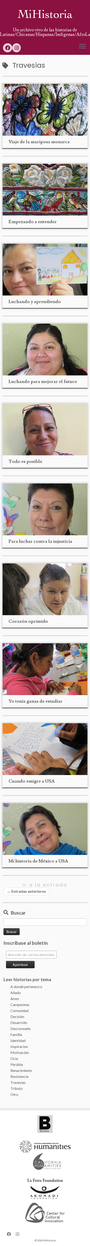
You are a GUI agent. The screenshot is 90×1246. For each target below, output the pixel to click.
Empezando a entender (33, 222)
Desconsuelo (20, 1028)
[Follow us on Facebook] (7, 47)
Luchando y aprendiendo (35, 302)
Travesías (18, 1082)
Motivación (19, 1052)
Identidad (18, 1040)
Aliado (15, 992)
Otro (14, 1094)
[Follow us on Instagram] (16, 47)
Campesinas (20, 1004)
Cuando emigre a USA (32, 781)
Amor (14, 998)
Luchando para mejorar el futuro (43, 382)
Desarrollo (18, 1022)
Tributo (16, 1088)
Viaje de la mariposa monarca (39, 142)
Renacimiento (21, 1070)
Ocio (14, 1058)
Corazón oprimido (28, 621)
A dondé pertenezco (26, 986)
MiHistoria (49, 1240)
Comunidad (19, 1010)
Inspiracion (19, 1046)
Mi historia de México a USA (38, 861)
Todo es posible (25, 462)
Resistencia (19, 1076)
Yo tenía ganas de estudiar (36, 701)
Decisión (17, 1016)
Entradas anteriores (26, 891)
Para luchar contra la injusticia (40, 541)
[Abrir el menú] (82, 46)
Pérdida (16, 1064)
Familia (16, 1034)
